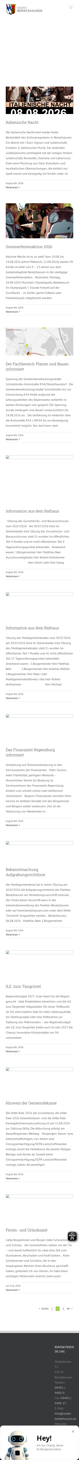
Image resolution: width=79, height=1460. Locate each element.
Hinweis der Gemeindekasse (31, 1102)
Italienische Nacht (22, 122)
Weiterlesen (12, 187)
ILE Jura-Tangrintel (23, 986)
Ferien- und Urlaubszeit (27, 1229)
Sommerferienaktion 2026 (29, 246)
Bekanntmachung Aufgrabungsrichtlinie (25, 872)
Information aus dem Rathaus (32, 510)
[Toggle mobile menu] (71, 7)
